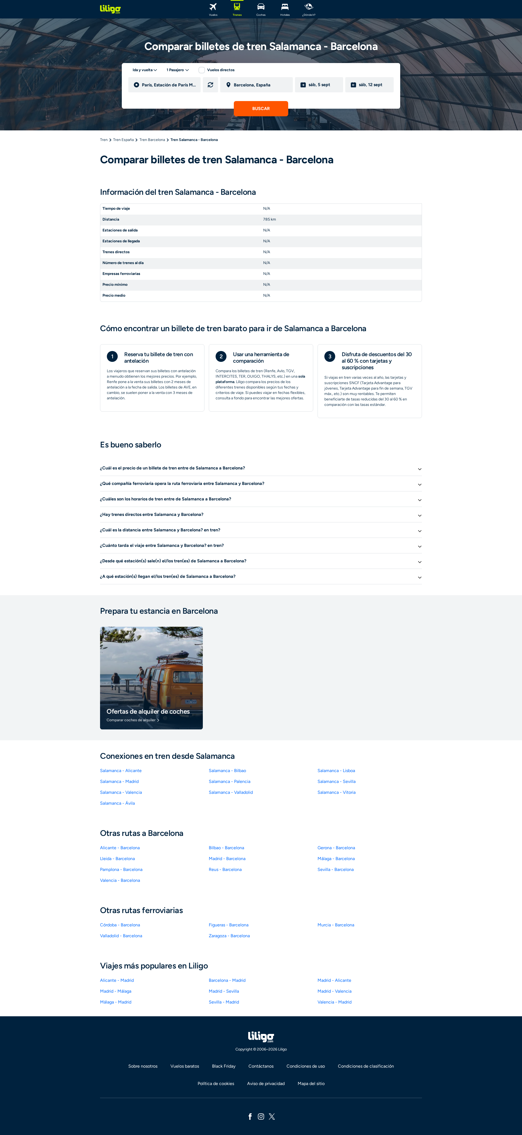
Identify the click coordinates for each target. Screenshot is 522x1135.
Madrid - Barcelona (227, 858)
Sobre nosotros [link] (142, 1066)
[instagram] (261, 1116)
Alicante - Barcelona (120, 847)
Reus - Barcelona (225, 869)
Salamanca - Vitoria (337, 792)
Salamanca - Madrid (119, 781)
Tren (104, 139)
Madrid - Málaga (115, 991)
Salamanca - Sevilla (337, 781)
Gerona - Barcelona (336, 847)
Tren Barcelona (152, 139)
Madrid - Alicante (334, 980)
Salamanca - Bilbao (227, 770)
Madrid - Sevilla (224, 991)
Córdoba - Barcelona (120, 924)
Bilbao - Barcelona (226, 847)
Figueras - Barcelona (228, 924)
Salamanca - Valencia (121, 792)
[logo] (110, 9)
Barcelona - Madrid (227, 980)
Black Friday (223, 1066)
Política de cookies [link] (216, 1083)
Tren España (123, 139)
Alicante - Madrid (117, 980)
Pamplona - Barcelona (121, 869)
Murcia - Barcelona (336, 924)
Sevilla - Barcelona (336, 869)
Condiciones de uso (306, 1066)
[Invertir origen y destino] (210, 84)
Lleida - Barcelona (117, 858)
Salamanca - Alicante (121, 770)
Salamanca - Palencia (229, 781)
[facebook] (250, 1116)
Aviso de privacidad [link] (266, 1083)
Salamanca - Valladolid (231, 792)
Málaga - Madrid (115, 1002)
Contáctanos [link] (261, 1066)
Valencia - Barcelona (120, 880)
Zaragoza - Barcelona (229, 935)
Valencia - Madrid (335, 1002)
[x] (271, 1116)
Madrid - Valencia (335, 991)
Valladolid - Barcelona (121, 935)
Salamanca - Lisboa (336, 770)
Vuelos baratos (184, 1066)
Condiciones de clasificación (366, 1066)
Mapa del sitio (311, 1083)
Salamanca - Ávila (117, 803)
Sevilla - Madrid (224, 1002)
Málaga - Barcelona (336, 858)
